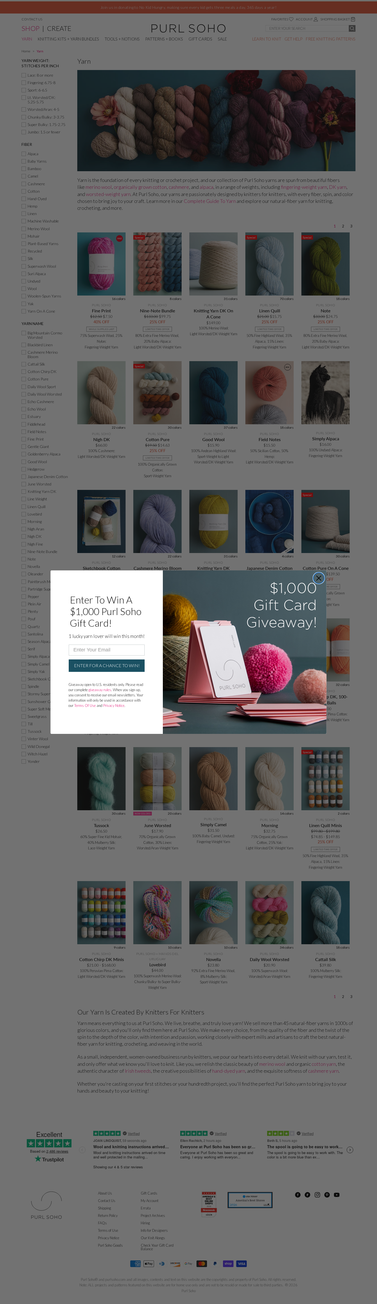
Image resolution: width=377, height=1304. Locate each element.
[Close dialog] (318, 578)
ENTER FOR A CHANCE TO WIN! (107, 665)
